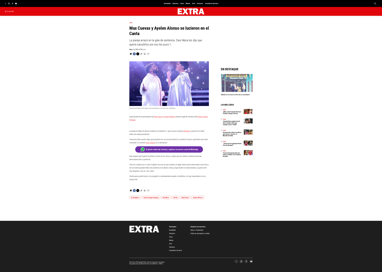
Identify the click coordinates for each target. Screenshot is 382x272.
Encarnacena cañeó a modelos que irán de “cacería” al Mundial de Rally (232, 134)
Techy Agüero (150, 143)
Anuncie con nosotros (198, 227)
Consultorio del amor (211, 3)
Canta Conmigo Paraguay (150, 197)
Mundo (188, 3)
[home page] (191, 11)
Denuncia (200, 3)
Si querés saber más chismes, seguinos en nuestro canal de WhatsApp (172, 149)
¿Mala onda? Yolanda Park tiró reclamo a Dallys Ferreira (232, 112)
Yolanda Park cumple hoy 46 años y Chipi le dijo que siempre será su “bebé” (231, 122)
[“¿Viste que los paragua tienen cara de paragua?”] (248, 143)
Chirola (175, 197)
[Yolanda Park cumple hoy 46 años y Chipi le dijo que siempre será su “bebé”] (248, 120)
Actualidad (167, 3)
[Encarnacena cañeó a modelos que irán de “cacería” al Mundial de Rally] (248, 132)
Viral (193, 3)
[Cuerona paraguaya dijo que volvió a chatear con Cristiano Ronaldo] (248, 152)
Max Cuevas (158, 117)
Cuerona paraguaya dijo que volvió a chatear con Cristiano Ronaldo (232, 154)
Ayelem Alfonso (169, 117)
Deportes (175, 3)
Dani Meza (186, 131)
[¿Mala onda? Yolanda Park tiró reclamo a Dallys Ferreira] (248, 111)
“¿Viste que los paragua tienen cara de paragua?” (232, 144)
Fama (182, 3)
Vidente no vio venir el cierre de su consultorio (235, 94)
